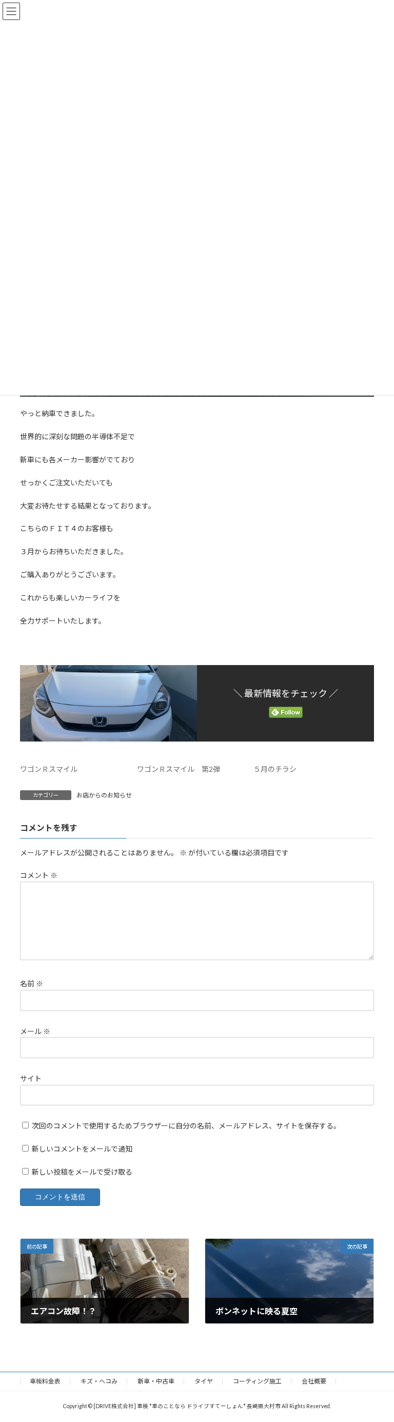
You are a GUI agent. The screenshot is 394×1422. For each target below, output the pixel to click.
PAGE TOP (375, 1368)
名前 (31, 983)
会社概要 (314, 1381)
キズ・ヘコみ (99, 1381)
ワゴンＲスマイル (48, 769)
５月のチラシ (275, 769)
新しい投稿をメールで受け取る (82, 1171)
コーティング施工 (257, 1381)
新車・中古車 (155, 1381)
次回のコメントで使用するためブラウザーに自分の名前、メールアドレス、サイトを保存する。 (186, 1125)
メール (35, 1030)
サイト (31, 1078)
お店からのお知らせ (104, 795)
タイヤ (203, 1381)
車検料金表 (45, 1381)
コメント (38, 875)
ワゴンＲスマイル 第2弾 (178, 769)
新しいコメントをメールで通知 (82, 1148)
